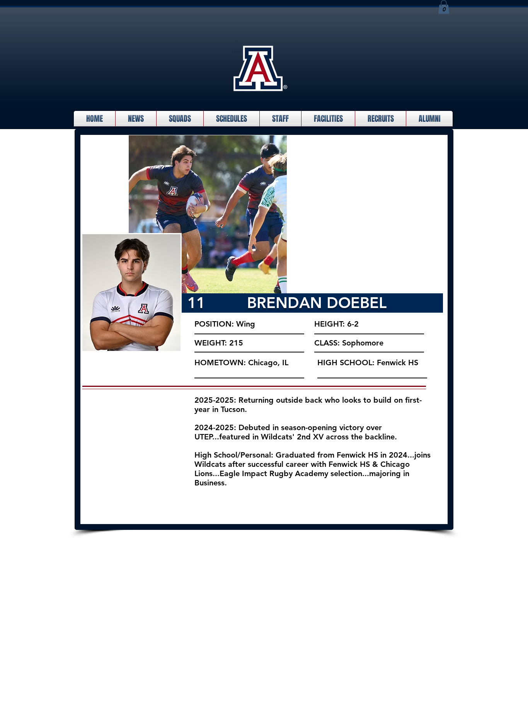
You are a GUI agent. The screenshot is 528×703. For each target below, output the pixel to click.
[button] (444, 7)
